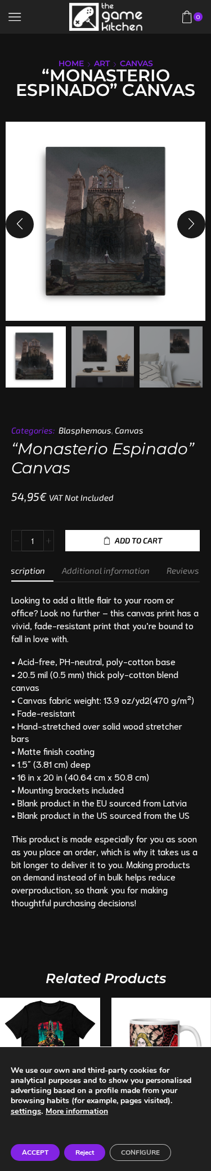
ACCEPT (35, 1152)
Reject (84, 1152)
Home (71, 63)
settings (26, 1111)
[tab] (105, 571)
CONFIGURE (140, 1152)
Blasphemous (85, 430)
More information (77, 1111)
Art (102, 63)
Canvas (136, 63)
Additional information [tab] (106, 570)
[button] (20, 224)
